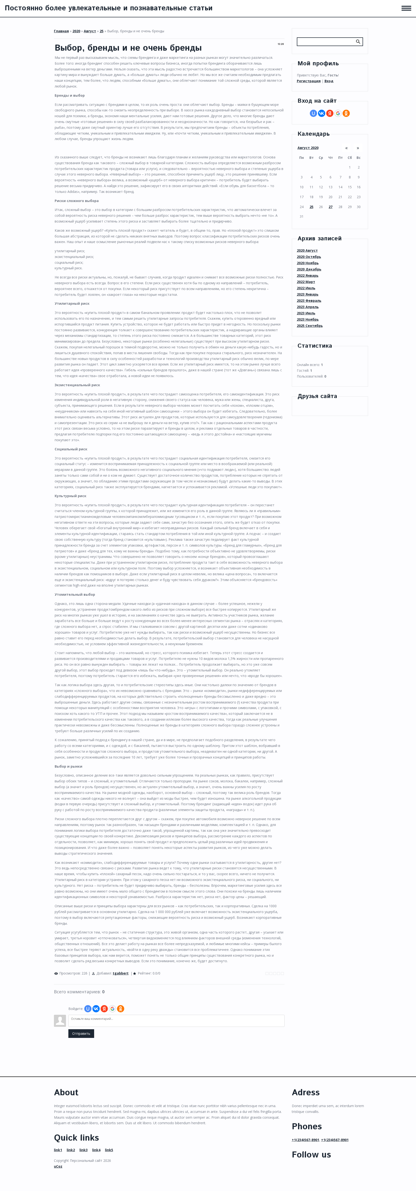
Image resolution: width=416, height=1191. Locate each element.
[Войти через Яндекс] (104, 1008)
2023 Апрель (308, 307)
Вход (329, 81)
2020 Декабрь (309, 269)
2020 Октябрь (309, 256)
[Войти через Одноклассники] (120, 1008)
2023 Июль (306, 313)
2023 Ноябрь (308, 319)
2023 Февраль (309, 300)
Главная (61, 31)
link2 (71, 1150)
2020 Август (307, 250)
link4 (96, 1150)
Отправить (81, 1033)
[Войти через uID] (87, 1008)
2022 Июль (306, 288)
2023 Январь (307, 294)
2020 (76, 31)
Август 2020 (308, 147)
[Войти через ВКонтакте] (96, 1008)
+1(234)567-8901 (305, 1139)
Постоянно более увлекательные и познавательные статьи (109, 8)
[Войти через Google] (112, 1008)
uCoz (58, 1166)
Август (90, 31)
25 (102, 31)
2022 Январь (307, 275)
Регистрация (309, 81)
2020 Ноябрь (308, 263)
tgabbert (121, 973)
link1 (58, 1150)
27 (330, 206)
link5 (109, 1150)
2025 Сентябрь (310, 325)
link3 (83, 1150)
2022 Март (306, 281)
